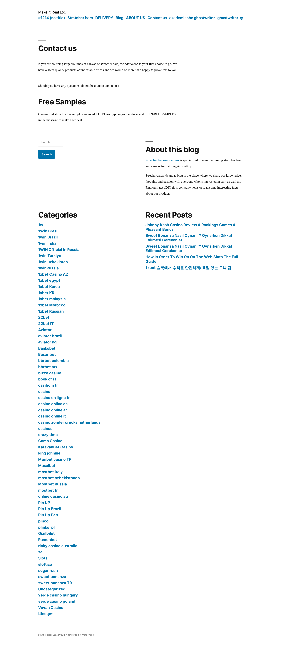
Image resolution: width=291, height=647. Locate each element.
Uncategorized (51, 589)
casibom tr (48, 385)
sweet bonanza (52, 576)
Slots (43, 558)
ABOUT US (135, 17)
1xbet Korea (49, 286)
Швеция (45, 613)
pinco (43, 521)
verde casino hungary (58, 595)
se (40, 552)
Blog (120, 17)
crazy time (48, 434)
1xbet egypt (49, 280)
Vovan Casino (50, 607)
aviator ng (47, 342)
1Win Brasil (48, 231)
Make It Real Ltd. (52, 12)
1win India (47, 243)
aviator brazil (50, 336)
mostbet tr (48, 490)
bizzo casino (49, 373)
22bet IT (46, 323)
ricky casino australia (57, 546)
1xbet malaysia (52, 299)
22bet (43, 317)
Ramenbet (47, 539)
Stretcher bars (80, 17)
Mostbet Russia (52, 484)
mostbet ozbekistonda (59, 478)
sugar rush (48, 570)
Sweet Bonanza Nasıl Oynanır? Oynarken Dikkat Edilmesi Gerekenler (189, 237)
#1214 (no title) (51, 17)
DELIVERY (104, 17)
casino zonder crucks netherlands (69, 422)
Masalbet (46, 465)
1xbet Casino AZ (53, 274)
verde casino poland (56, 601)
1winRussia (48, 268)
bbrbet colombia (53, 360)
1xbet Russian (51, 311)
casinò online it (52, 416)
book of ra (47, 379)
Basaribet (47, 354)
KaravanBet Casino (55, 447)
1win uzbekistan (53, 262)
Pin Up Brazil (49, 509)
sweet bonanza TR (55, 583)
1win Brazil (48, 237)
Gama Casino (50, 441)
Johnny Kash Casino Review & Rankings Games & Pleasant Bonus (191, 227)
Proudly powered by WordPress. (76, 634)
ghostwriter (227, 17)
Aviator (45, 330)
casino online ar (52, 410)
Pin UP (44, 502)
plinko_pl (46, 527)
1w (40, 225)
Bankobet (46, 348)
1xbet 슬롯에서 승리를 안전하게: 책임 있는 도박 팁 (188, 267)
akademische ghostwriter (192, 17)
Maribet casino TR (55, 459)
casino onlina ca (53, 404)
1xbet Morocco (51, 305)
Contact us (157, 17)
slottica (45, 564)
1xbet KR (46, 293)
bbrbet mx (47, 367)
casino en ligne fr (54, 397)
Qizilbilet (46, 533)
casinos (45, 428)
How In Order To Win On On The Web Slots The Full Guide (192, 259)
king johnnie (49, 453)
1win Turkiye (49, 255)
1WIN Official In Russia (58, 249)
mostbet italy (50, 472)
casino (44, 391)
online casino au (53, 496)
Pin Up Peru (48, 515)
